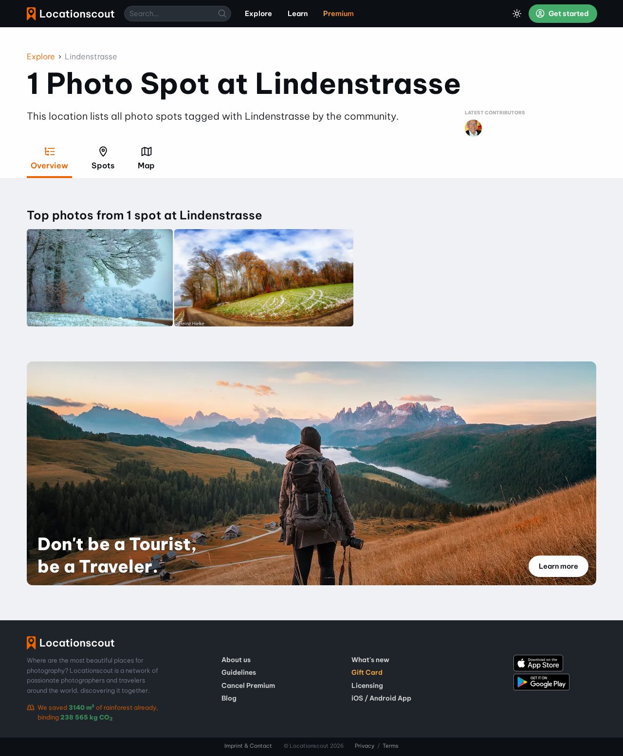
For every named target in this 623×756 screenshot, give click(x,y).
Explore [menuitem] (258, 13)
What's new (370, 659)
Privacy (364, 745)
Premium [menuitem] (338, 13)
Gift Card (367, 672)
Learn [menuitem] (298, 13)
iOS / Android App (381, 698)
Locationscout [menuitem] (70, 14)
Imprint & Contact (248, 745)
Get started (568, 13)
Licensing (367, 685)
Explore (41, 56)
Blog (229, 698)
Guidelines (238, 672)
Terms (391, 745)
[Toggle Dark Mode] (517, 13)
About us (236, 659)
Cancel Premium (248, 685)
